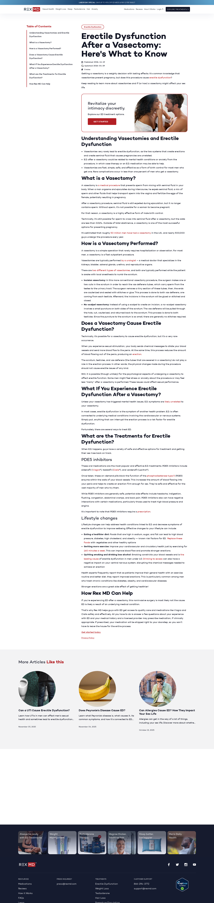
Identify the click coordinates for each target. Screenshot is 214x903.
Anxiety (95, 9)
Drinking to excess (152, 558)
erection (137, 354)
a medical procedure (109, 185)
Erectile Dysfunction (92, 27)
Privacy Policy (87, 638)
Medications (129, 9)
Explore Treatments (177, 9)
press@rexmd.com (66, 884)
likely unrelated (173, 401)
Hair (88, 9)
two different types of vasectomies (111, 270)
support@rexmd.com (145, 888)
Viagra (96, 469)
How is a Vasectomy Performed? (45, 48)
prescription (143, 511)
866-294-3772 (141, 884)
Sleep (70, 9)
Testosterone (79, 9)
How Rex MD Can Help (39, 84)
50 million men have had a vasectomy (131, 233)
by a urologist (128, 260)
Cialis (116, 469)
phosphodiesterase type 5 (161, 475)
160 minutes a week (94, 550)
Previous (184, 663)
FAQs (21, 898)
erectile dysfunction (160, 77)
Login (159, 9)
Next (192, 663)
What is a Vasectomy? (40, 42)
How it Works (149, 9)
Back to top (210, 899)
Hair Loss (100, 898)
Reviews (139, 9)
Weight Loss (60, 9)
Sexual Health (48, 9)
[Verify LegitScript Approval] (182, 884)
